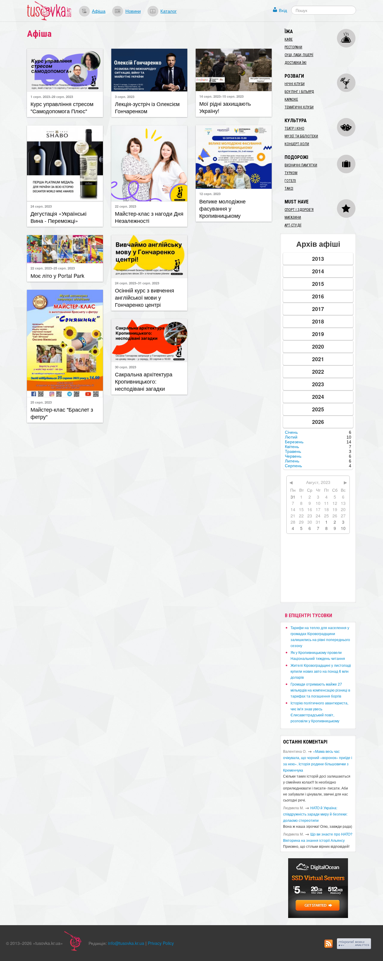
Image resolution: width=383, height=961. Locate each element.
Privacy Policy (161, 943)
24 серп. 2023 (41, 206)
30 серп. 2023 (125, 366)
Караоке (291, 99)
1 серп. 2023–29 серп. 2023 (52, 96)
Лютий (291, 437)
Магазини (293, 217)
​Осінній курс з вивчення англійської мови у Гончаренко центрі (144, 297)
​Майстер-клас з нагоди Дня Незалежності (149, 217)
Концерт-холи (297, 144)
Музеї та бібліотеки (301, 136)
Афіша (98, 10)
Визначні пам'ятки (301, 165)
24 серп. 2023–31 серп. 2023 (137, 283)
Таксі (289, 188)
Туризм (291, 173)
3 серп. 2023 (124, 96)
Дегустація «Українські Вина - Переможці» (58, 217)
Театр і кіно (294, 128)
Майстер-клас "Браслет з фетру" (62, 413)
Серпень (293, 465)
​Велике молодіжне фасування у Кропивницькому (222, 208)
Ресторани (293, 47)
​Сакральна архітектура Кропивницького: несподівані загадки (143, 381)
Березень (294, 441)
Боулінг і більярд (299, 92)
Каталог (168, 10)
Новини (133, 10)
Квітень (292, 446)
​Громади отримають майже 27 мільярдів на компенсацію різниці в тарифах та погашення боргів (320, 689)
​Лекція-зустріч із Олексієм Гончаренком (147, 107)
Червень (293, 456)
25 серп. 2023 (41, 402)
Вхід (283, 10)
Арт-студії (293, 225)
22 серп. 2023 (125, 206)
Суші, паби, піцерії (299, 55)
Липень (292, 461)
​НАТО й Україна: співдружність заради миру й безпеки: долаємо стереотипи (315, 814)
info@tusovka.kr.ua (126, 943)
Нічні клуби (295, 84)
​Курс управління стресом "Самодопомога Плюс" (62, 107)
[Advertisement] (234, 291)
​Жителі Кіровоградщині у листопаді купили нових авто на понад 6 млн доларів (321, 671)
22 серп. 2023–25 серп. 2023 (53, 268)
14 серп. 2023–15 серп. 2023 (221, 96)
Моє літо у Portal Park (57, 275)
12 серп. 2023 (210, 193)
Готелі (290, 181)
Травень (293, 451)
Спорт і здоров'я (299, 210)
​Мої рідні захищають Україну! (225, 107)
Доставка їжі (295, 63)
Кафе (289, 39)
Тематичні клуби (299, 107)
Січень (291, 432)
